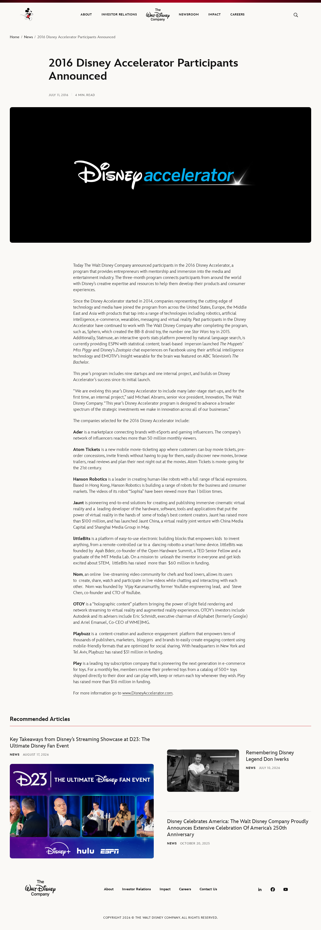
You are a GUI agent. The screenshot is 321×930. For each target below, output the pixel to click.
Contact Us (208, 889)
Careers (237, 14)
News (28, 37)
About (86, 14)
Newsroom (189, 14)
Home (14, 37)
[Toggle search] (295, 15)
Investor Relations (119, 14)
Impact (214, 14)
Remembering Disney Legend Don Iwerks (270, 756)
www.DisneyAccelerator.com (147, 693)
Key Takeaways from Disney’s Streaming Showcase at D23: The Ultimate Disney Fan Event (80, 742)
